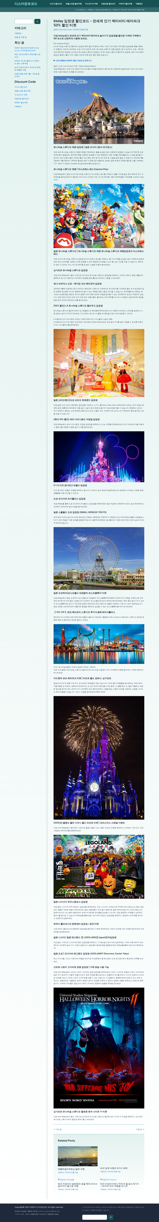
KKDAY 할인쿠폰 (125, 4)
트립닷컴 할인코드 (108, 4)
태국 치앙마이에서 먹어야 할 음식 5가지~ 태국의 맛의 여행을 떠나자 (119, 1185)
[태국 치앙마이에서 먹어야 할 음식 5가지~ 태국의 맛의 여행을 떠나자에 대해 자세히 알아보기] (108, 1179)
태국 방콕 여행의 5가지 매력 (114, 1168)
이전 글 (58, 1129)
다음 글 (140, 1129)
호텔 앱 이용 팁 (21, 37)
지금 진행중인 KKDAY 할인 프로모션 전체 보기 (74, 60)
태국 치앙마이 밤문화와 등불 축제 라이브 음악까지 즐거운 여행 (77, 1185)
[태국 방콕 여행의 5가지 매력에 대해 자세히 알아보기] (120, 1156)
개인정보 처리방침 (20, 1211)
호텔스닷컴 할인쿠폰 (74, 4)
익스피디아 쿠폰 (91, 4)
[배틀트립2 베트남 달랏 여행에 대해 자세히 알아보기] (78, 1156)
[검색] (37, 21)
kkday (57, 1214)
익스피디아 (42, 1214)
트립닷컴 (50, 1214)
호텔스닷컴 (34, 1214)
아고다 (27, 1214)
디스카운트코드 (26, 4)
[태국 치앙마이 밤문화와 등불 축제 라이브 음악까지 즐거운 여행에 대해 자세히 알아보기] (66, 1179)
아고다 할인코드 (56, 4)
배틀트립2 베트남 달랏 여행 (71, 1169)
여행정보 (139, 4)
